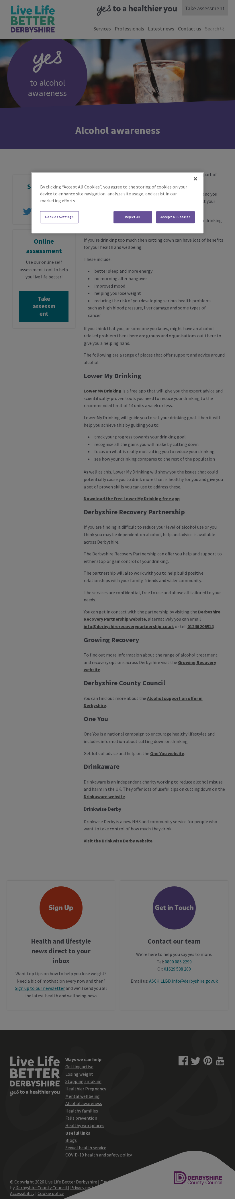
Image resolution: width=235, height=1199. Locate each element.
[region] (117, 202)
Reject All (132, 217)
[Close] (195, 178)
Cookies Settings (59, 217)
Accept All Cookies (175, 217)
